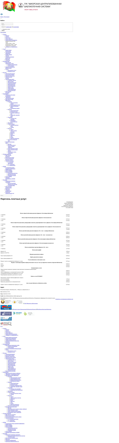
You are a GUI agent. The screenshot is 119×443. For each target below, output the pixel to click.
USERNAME (8, 27)
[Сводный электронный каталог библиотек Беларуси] (6, 320)
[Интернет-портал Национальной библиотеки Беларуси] (24, 309)
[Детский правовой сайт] (28, 315)
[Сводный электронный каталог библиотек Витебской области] (6, 325)
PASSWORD (16, 27)
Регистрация (3, 32)
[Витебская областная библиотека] (43, 309)
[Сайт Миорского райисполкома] (30, 303)
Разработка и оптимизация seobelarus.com (64, 299)
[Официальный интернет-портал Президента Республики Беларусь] (6, 303)
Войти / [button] (2, 16)
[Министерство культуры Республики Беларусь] (17, 303)
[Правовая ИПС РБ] (17, 315)
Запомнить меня (6, 29)
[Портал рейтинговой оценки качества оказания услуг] (6, 315)
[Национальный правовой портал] (6, 309)
